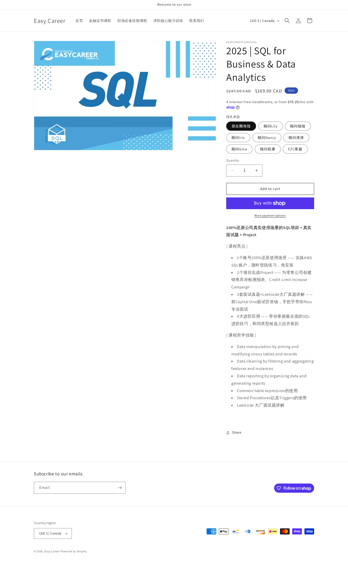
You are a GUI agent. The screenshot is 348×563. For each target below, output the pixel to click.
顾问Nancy (267, 137)
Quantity (232, 160)
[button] (287, 20)
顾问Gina (239, 149)
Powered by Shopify (74, 551)
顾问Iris (238, 137)
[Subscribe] (119, 488)
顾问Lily (270, 126)
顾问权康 (267, 149)
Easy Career (52, 551)
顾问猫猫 (297, 126)
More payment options (270, 215)
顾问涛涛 (296, 137)
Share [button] (237, 432)
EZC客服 (295, 149)
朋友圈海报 (241, 126)
